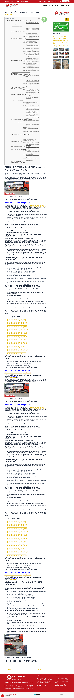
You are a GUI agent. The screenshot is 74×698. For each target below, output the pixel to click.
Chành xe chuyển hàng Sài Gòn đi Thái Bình (17, 320)
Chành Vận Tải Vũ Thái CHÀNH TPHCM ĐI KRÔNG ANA (21, 72)
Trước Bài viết (8, 669)
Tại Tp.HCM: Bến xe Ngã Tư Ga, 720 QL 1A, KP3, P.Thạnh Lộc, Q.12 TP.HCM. (32, 76)
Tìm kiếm (55, 16)
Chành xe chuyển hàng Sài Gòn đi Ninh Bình (17, 336)
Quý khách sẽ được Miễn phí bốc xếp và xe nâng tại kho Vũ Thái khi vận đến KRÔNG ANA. (32, 126)
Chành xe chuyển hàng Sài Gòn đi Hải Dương (17, 325)
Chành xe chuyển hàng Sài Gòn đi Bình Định (17, 350)
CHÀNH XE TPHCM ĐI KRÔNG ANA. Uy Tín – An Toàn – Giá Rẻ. (19, 20)
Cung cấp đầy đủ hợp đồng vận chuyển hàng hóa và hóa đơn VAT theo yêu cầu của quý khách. (32, 69)
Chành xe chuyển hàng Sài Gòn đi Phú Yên (16, 352)
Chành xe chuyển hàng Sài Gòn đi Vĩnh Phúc (17, 332)
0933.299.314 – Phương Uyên (17, 78)
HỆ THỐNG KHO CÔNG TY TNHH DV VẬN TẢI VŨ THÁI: (21, 74)
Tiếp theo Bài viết (42, 669)
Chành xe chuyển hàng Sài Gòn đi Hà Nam (16, 335)
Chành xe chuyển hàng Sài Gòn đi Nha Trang (17, 353)
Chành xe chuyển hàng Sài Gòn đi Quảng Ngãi (17, 349)
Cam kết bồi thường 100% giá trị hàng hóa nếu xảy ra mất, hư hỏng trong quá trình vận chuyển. (32, 70)
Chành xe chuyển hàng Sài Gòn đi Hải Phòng (17, 328)
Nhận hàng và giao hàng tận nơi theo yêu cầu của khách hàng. (32, 39)
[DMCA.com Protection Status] (37, 694)
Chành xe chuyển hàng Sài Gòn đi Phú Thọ (16, 330)
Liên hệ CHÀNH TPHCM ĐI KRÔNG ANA (18, 24)
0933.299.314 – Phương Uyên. (17, 26)
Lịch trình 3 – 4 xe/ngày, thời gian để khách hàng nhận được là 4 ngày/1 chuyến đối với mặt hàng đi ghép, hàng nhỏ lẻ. (32, 33)
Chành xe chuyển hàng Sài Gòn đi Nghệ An (16, 339)
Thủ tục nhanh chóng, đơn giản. (29, 127)
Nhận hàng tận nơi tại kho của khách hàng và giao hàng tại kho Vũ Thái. (32, 40)
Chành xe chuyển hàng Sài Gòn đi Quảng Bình (17, 342)
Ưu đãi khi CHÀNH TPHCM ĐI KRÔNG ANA (19, 60)
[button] (66, 1)
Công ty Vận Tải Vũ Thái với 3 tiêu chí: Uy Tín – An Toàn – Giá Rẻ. (32, 43)
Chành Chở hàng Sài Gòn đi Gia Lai (60, 40)
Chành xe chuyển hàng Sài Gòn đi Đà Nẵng (16, 346)
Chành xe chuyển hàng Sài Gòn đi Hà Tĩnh (16, 340)
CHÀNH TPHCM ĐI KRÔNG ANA (17, 161)
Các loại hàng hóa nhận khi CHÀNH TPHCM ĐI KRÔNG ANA (22, 56)
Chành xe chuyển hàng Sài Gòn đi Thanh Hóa (17, 337)
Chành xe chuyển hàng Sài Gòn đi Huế (15, 345)
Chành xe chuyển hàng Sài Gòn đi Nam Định (17, 326)
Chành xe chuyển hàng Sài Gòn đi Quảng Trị (17, 343)
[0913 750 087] (2, 695)
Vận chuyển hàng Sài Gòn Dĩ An (59, 36)
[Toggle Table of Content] (38, 18)
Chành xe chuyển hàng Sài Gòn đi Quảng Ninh (17, 329)
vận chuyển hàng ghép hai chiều (36, 205)
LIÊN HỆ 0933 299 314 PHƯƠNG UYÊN (18, 162)
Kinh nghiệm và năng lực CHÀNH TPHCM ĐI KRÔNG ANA (32, 42)
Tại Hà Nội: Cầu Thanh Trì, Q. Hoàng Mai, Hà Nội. (31, 139)
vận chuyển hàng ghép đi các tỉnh (38, 206)
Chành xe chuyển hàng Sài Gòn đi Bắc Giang (17, 323)
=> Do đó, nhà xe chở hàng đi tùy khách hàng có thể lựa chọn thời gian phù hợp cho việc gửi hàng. (32, 37)
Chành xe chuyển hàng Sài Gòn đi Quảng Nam (17, 347)
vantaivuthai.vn (12, 377)
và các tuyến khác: (15, 73)
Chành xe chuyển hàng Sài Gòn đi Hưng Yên (17, 333)
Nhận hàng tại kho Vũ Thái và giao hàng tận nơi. (31, 41)
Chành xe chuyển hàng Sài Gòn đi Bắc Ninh (17, 322)
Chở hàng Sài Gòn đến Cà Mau (59, 38)
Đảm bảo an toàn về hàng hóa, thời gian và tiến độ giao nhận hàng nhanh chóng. (32, 67)
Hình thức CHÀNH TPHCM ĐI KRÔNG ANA (19, 38)
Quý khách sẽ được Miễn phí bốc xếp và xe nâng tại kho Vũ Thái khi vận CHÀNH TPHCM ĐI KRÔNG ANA (32, 64)
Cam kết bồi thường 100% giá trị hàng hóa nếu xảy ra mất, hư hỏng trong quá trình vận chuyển (32, 160)
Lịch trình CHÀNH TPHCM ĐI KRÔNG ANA (19, 31)
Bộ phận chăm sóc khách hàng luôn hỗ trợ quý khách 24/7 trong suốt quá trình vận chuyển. (32, 66)
